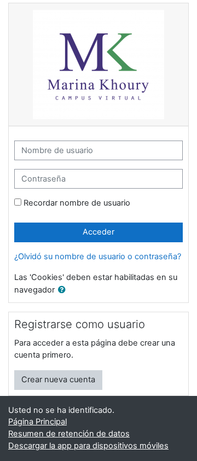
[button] (64, 290)
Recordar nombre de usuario (77, 203)
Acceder (98, 232)
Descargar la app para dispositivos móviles (88, 446)
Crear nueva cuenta (58, 379)
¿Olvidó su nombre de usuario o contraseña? (97, 256)
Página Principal (37, 422)
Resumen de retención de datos (69, 434)
